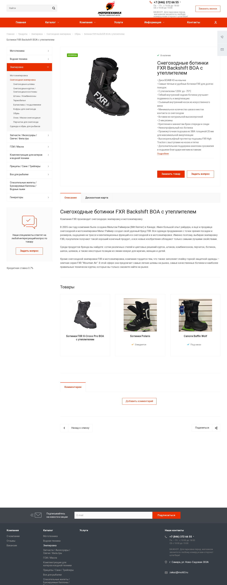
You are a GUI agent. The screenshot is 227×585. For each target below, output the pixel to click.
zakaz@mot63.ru (179, 572)
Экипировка (16, 67)
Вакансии (12, 545)
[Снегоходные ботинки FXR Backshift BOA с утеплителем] (107, 86)
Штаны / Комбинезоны (24, 96)
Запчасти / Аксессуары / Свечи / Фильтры (23, 137)
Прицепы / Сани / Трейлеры (25, 166)
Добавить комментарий (139, 401)
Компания (86, 22)
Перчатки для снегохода (25, 122)
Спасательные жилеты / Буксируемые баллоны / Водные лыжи (23, 186)
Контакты (193, 22)
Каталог (51, 22)
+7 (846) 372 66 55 (166, 2)
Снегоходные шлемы (24, 84)
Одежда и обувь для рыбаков (25, 126)
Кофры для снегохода (24, 109)
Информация (153, 22)
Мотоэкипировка (19, 75)
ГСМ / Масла (17, 146)
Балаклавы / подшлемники (27, 104)
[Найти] (53, 8)
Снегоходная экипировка (23, 80)
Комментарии (72, 387)
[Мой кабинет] (215, 22)
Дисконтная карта (96, 197)
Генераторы (16, 197)
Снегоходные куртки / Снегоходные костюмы (25, 90)
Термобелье (19, 100)
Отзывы (11, 540)
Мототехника (17, 50)
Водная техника (18, 59)
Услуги (118, 22)
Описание (70, 197)
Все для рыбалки (19, 174)
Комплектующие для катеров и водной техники (26, 156)
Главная (21, 22)
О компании (13, 536)
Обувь (16, 113)
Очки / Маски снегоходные (26, 117)
